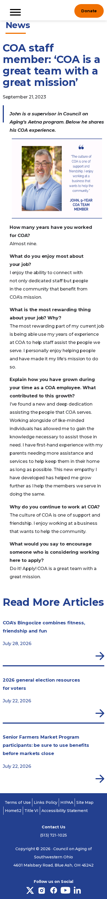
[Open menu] (66, 11)
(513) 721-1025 (53, 835)
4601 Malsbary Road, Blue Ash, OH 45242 (53, 865)
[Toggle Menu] (15, 12)
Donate (89, 10)
